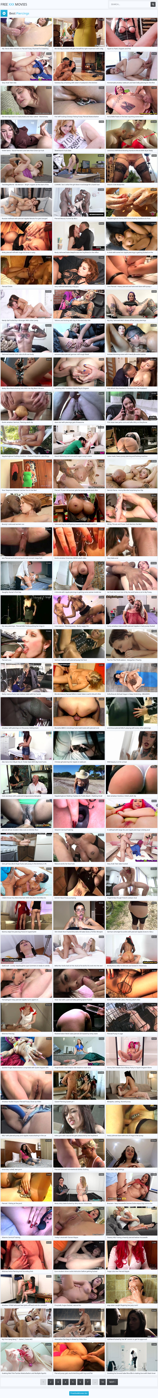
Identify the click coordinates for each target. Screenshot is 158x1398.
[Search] (153, 4)
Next (112, 1382)
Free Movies (14, 4)
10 (102, 1382)
